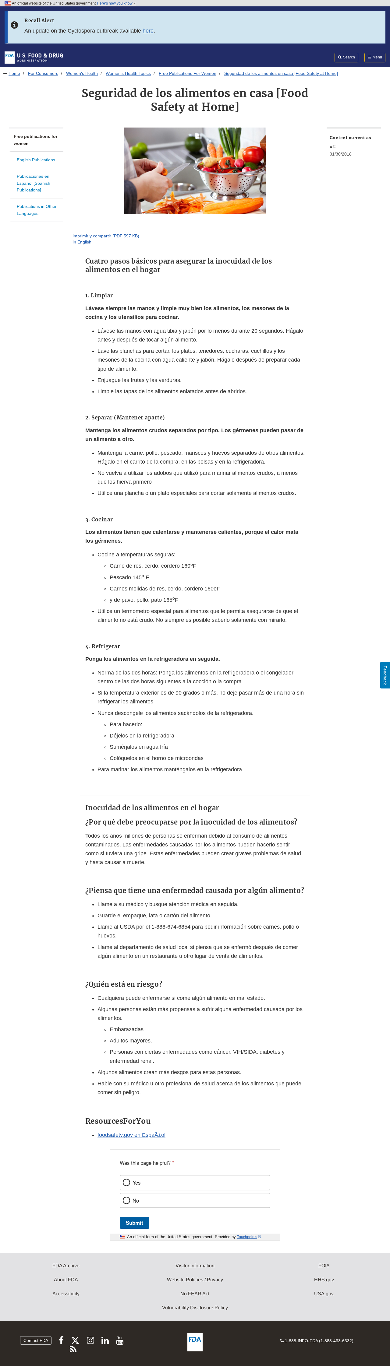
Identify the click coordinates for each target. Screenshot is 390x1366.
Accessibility (66, 1293)
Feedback (385, 675)
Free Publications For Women (187, 73)
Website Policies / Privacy (195, 1279)
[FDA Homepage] (34, 57)
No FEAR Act (194, 1293)
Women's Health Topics (128, 73)
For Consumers (43, 73)
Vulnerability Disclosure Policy (195, 1307)
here (148, 31)
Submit (134, 1222)
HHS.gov (324, 1279)
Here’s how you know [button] (115, 3)
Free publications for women (35, 140)
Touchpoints (247, 1237)
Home (14, 73)
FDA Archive (66, 1265)
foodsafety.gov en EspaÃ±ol (131, 1135)
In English (82, 242)
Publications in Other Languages (37, 210)
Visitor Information (195, 1265)
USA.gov (324, 1293)
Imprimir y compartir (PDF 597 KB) (106, 235)
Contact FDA (35, 1340)
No (136, 1200)
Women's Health (82, 73)
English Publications (36, 159)
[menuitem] (354, 147)
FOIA (324, 1265)
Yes (136, 1182)
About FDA (66, 1279)
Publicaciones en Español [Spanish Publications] (33, 183)
